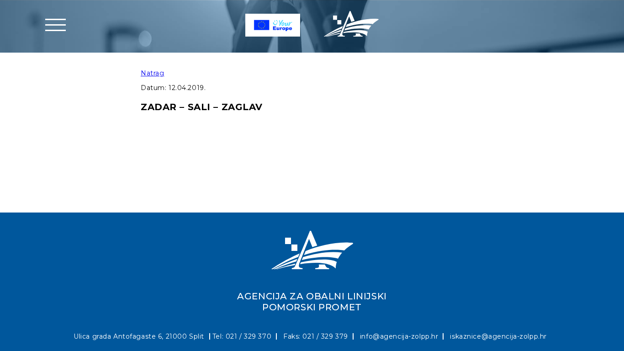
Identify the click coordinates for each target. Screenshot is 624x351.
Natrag (152, 73)
